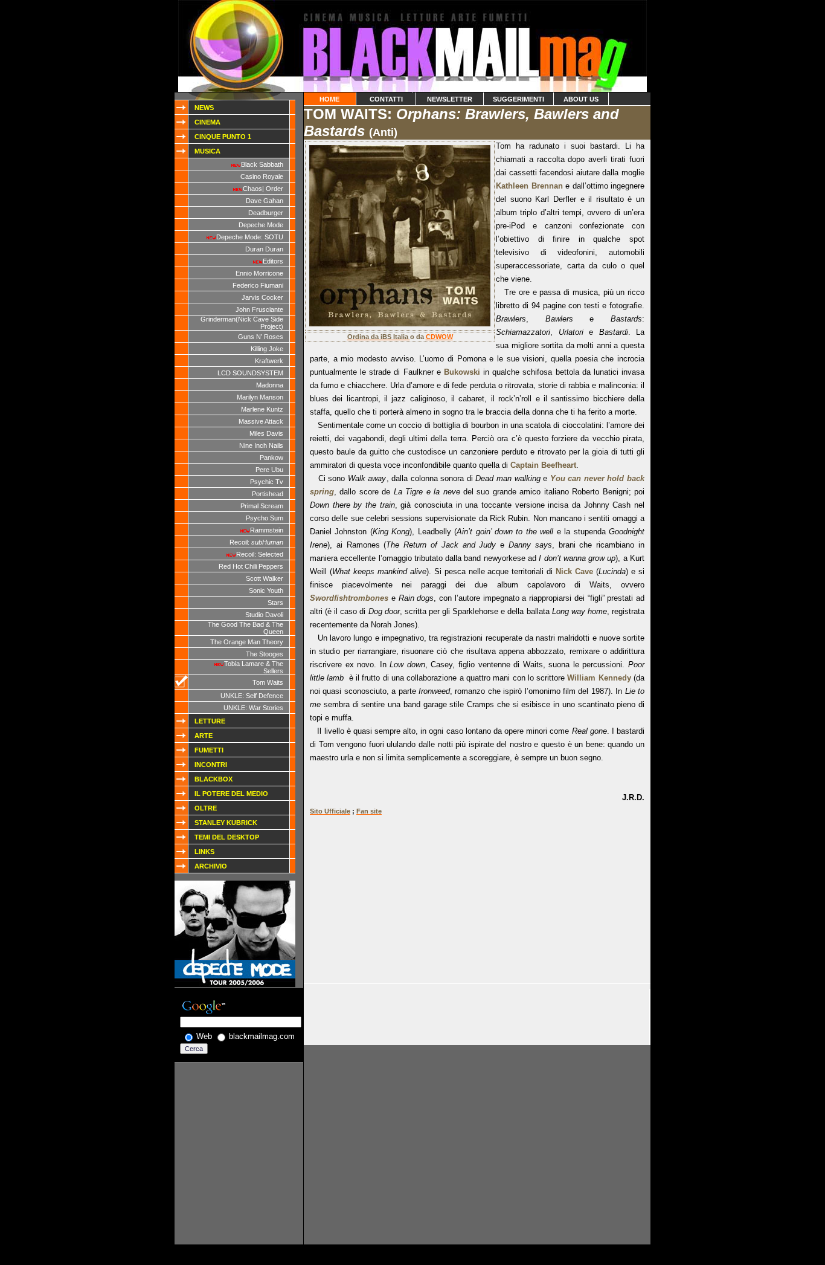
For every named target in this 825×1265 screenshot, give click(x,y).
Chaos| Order (263, 188)
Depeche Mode (261, 224)
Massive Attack (261, 421)
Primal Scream (261, 506)
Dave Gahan (264, 200)
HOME (329, 99)
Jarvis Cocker (262, 297)
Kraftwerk (269, 360)
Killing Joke (267, 348)
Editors (273, 261)
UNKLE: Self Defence (251, 695)
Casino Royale (261, 176)
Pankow (271, 457)
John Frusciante (259, 309)
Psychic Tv (266, 481)
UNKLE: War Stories (253, 707)
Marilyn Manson (260, 397)
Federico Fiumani (258, 285)
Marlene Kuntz (262, 409)
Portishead (267, 493)
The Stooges (264, 654)
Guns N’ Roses (260, 336)
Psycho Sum (264, 518)
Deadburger (265, 212)
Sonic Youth (266, 590)
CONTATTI (386, 99)
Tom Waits (267, 682)
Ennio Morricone (259, 273)
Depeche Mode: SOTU (249, 237)
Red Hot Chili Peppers (251, 566)
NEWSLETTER (449, 99)
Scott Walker (264, 578)
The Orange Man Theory (246, 641)
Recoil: (256, 542)
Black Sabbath (262, 164)
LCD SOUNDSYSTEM (250, 373)
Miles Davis (266, 433)
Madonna (269, 385)
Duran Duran (264, 249)
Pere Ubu (269, 469)
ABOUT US (581, 99)
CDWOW (439, 336)
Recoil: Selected (259, 554)
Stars (275, 602)
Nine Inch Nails (261, 445)
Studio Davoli (264, 614)
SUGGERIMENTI (518, 99)
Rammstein (266, 530)
